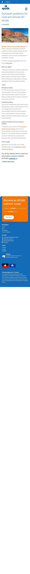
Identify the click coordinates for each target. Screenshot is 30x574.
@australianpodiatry (8, 240)
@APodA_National (8, 239)
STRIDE (4, 251)
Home (3, 227)
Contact (4, 247)
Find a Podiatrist (6, 232)
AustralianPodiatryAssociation (10, 237)
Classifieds (4, 230)
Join (3, 228)
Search (16, 2)
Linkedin (5, 242)
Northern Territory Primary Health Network (13, 46)
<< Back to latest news (8, 161)
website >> (13, 158)
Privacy (4, 249)
